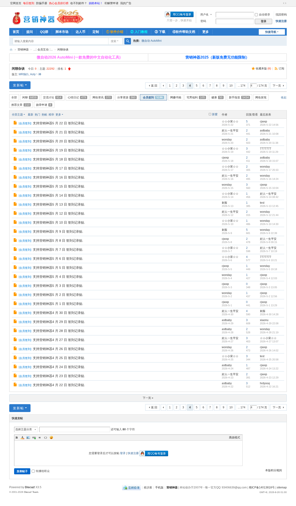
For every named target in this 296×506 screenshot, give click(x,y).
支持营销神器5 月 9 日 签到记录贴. (58, 231)
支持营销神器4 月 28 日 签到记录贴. (59, 331)
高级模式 (234, 437)
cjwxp (263, 121)
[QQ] (131, 487)
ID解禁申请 (111, 3)
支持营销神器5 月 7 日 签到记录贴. (58, 249)
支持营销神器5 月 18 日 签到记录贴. (59, 159)
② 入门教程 (139, 32)
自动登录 (264, 14)
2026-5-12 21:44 (269, 215)
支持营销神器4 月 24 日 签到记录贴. (59, 367)
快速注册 (281, 21)
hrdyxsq (265, 383)
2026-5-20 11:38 (269, 142)
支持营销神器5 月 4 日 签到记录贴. (58, 276)
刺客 (224, 202)
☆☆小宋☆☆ (230, 121)
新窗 (215, 114)
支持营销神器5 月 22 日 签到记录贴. (59, 123)
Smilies (51, 437)
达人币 (80, 32)
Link (34, 437)
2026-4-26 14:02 (269, 350)
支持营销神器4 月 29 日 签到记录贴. (59, 322)
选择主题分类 (23, 429)
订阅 (281, 68)
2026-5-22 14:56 (269, 124)
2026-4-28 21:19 (269, 332)
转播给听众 (43, 471)
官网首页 (15, 3)
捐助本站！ (96, 3)
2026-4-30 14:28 (269, 314)
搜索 (113, 41)
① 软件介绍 (114, 32)
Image (28, 437)
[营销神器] (46, 17)
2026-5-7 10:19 (268, 251)
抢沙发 (148, 487)
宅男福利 (196, 97)
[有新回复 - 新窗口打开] (15, 123)
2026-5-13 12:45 (269, 206)
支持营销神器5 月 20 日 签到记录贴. (59, 141)
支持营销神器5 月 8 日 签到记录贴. (58, 240)
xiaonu (264, 320)
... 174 (241, 85)
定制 (95, 32)
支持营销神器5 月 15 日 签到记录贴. (59, 186)
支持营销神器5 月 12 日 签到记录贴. (59, 213)
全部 (14, 97)
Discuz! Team (31, 492)
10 (231, 85)
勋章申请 (43, 104)
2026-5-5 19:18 (268, 269)
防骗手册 (41, 3)
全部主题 (17, 114)
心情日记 (77, 97)
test (262, 202)
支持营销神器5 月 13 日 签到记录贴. (59, 204)
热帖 (44, 114)
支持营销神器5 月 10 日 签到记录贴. (59, 222)
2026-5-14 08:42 (269, 197)
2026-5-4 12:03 (268, 278)
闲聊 (29, 97)
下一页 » (148, 398)
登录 (123, 453)
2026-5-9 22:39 (268, 233)
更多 (205, 32)
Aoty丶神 (35, 74)
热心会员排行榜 (58, 3)
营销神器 (11, 49)
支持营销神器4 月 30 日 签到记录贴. (59, 313)
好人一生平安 (230, 130)
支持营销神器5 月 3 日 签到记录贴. (58, 285)
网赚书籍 (175, 97)
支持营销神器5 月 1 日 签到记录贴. (58, 304)
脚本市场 (62, 32)
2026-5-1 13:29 (268, 305)
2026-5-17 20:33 (269, 170)
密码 (203, 21)
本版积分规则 (273, 470)
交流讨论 (52, 97)
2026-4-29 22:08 (269, 323)
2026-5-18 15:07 (269, 160)
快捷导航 (270, 32)
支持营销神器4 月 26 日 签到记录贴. (59, 349)
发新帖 (18, 85)
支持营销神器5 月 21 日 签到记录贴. (59, 132)
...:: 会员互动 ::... (43, 49)
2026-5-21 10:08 (269, 133)
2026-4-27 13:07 (269, 341)
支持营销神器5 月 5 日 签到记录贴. (58, 267)
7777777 (265, 148)
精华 (51, 114)
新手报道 (239, 97)
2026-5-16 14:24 (269, 179)
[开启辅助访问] (280, 3)
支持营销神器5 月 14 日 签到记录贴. (59, 195)
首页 (16, 32)
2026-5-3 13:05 (268, 287)
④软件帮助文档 (184, 32)
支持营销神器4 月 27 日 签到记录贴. (59, 340)
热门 (37, 114)
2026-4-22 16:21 (269, 386)
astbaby (265, 130)
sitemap (282, 487)
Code (45, 437)
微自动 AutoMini (152, 40)
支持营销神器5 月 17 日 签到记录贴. (59, 168)
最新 (30, 114)
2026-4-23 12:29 (269, 377)
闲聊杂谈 (62, 49)
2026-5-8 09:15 (268, 242)
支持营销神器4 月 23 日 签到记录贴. (59, 376)
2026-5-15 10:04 (269, 188)
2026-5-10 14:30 (269, 224)
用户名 (204, 14)
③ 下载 (160, 32)
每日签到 (28, 3)
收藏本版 (263, 68)
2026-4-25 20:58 (269, 359)
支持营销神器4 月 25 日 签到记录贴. (59, 358)
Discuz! (30, 487)
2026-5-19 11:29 (269, 151)
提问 (29, 32)
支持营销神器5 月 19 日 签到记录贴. (59, 150)
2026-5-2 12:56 (268, 296)
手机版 (159, 487)
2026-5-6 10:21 (268, 260)
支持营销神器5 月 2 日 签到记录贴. (58, 295)
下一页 (277, 85)
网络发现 (260, 97)
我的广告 (125, 3)
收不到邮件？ (78, 3)
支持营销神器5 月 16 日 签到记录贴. (59, 177)
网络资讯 (101, 97)
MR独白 (24, 74)
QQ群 (44, 32)
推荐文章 (20, 104)
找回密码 (281, 14)
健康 (216, 97)
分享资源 (126, 97)
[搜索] (127, 41)
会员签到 (153, 97)
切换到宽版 (285, 3)
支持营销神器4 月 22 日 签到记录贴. (59, 385)
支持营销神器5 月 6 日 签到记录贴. (58, 258)
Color (22, 437)
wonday (227, 139)
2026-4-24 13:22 (269, 368)
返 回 (154, 85)
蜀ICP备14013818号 (262, 487)
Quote (39, 437)
